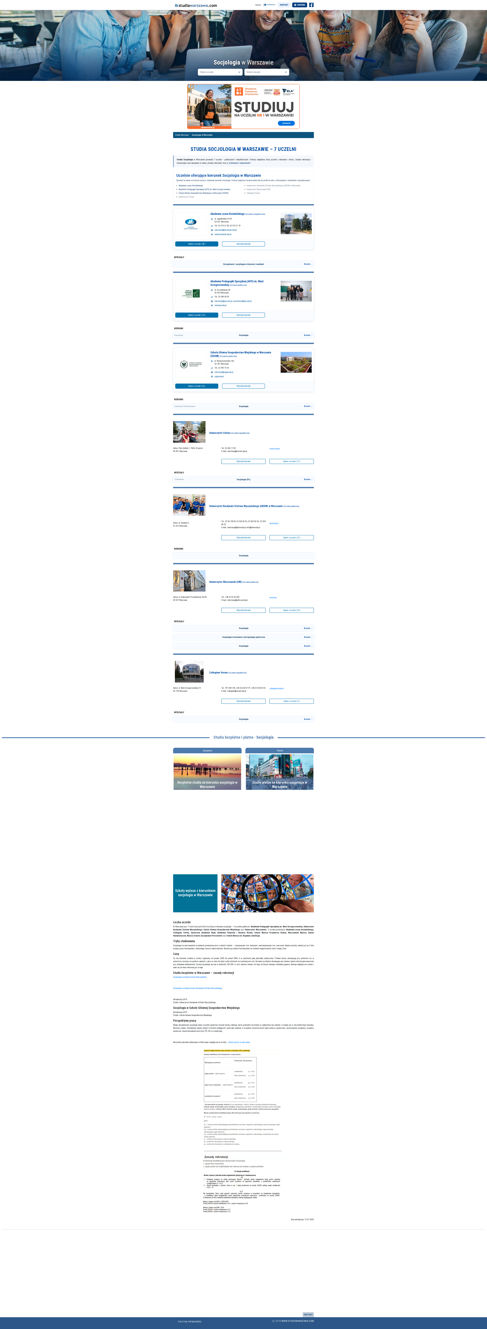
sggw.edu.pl (219, 376)
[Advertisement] (243, 40)
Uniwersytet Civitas (186, 197)
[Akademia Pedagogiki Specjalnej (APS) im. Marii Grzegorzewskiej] (191, 293)
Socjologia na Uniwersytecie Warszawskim (189, 977)
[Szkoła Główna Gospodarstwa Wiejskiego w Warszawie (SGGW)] (191, 364)
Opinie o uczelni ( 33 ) (291, 537)
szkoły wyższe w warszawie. (239, 1042)
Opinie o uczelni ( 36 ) (196, 386)
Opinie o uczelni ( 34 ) (291, 610)
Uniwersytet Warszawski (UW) (258, 189)
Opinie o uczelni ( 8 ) (292, 701)
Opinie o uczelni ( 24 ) (196, 315)
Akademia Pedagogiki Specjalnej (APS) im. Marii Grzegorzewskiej (204, 189)
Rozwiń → (308, 264)
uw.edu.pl (273, 597)
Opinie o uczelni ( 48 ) (196, 244)
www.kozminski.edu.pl (223, 234)
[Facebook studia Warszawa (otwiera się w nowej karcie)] (311, 4)
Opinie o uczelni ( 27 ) (291, 461)
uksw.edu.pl (273, 523)
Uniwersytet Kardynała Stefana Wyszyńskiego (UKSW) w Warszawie (273, 185)
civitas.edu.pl (274, 448)
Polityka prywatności (190, 1322)
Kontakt (284, 5)
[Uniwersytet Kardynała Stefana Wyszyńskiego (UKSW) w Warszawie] (189, 505)
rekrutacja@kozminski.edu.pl (226, 230)
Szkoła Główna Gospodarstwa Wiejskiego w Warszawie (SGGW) (203, 193)
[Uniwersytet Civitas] (189, 431)
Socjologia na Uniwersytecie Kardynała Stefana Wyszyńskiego (197, 988)
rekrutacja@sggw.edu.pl (224, 372)
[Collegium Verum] (189, 671)
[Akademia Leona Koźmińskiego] (191, 224)
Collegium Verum (253, 193)
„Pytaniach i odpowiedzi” (240, 163)
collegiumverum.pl (276, 688)
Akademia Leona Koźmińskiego (191, 185)
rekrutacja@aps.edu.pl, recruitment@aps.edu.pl (233, 301)
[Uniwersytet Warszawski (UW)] (189, 581)
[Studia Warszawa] (196, 5)
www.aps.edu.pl (221, 305)
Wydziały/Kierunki (243, 244)
